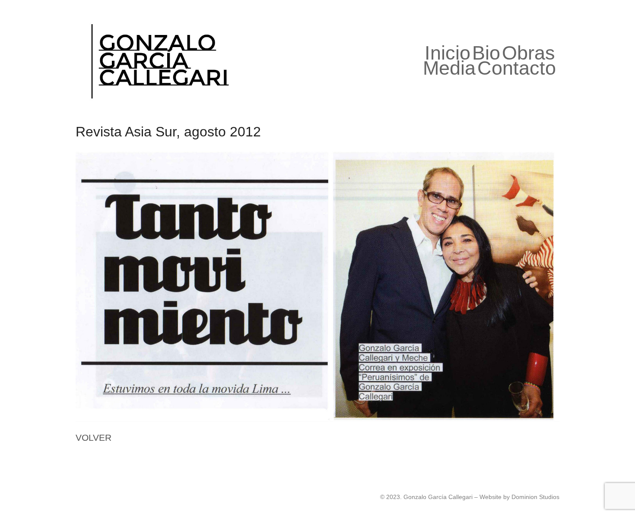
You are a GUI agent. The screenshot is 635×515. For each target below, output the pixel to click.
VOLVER (93, 437)
